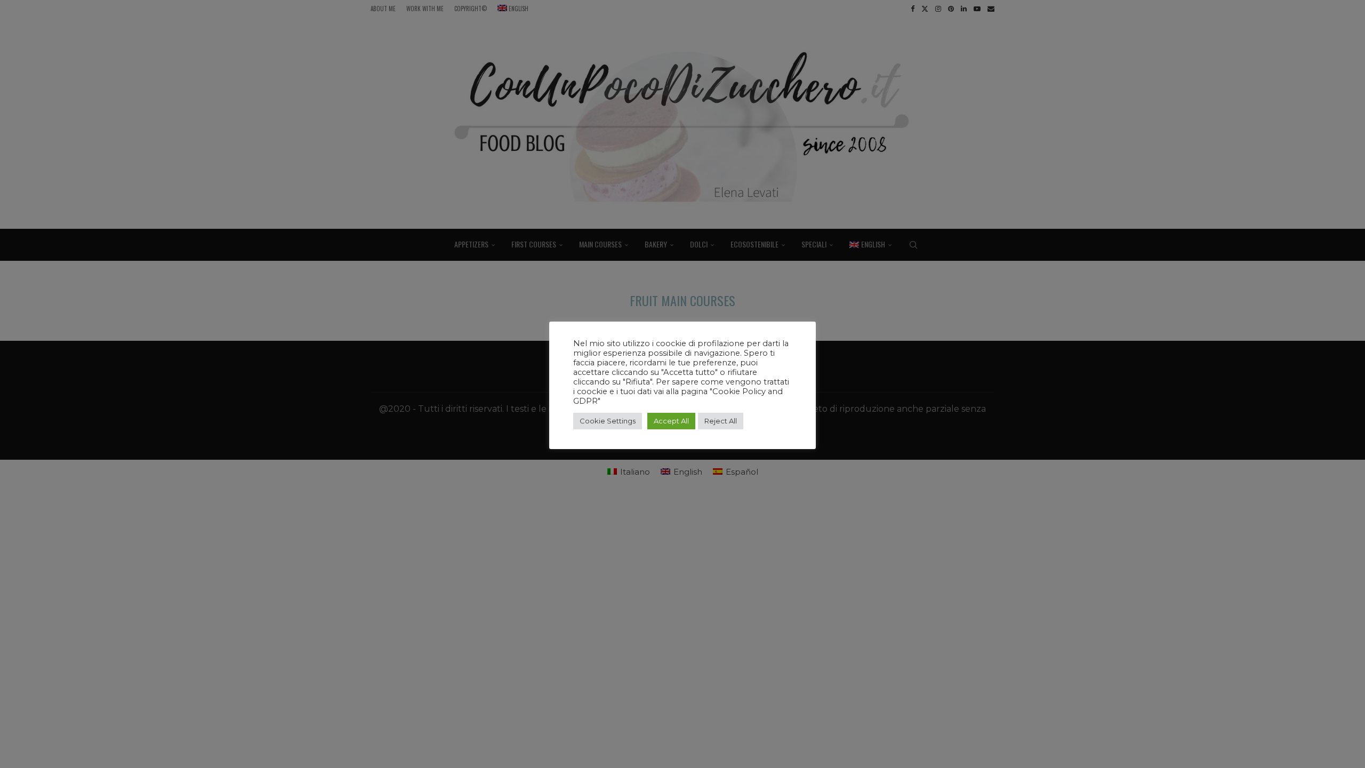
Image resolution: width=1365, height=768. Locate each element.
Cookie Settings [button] (608, 421)
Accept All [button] (671, 421)
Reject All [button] (720, 421)
